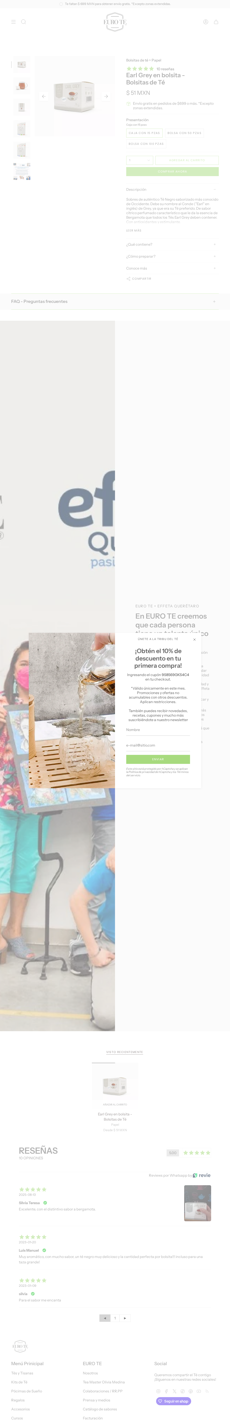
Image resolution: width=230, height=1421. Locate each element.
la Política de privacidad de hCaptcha (148, 772)
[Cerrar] (194, 639)
